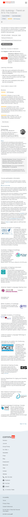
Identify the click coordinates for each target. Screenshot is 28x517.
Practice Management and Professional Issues (11, 40)
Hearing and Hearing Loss (7, 37)
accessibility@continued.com (15, 218)
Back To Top (23, 423)
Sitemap (5, 474)
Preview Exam (7, 44)
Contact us (7, 221)
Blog (4, 458)
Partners (5, 440)
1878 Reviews (16, 19)
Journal (5, 443)
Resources (5, 465)
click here (6, 373)
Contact (5, 471)
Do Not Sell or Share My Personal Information (11, 510)
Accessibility (6, 497)
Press (4, 455)
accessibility (21, 213)
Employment (6, 461)
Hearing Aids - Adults (16, 35)
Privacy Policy (6, 503)
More (2, 140)
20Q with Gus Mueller (6, 35)
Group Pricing (6, 446)
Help (4, 468)
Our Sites (5, 449)
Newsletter (5, 452)
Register (4, 58)
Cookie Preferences (8, 506)
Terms (4, 500)
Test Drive (7, 182)
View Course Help (6, 185)
